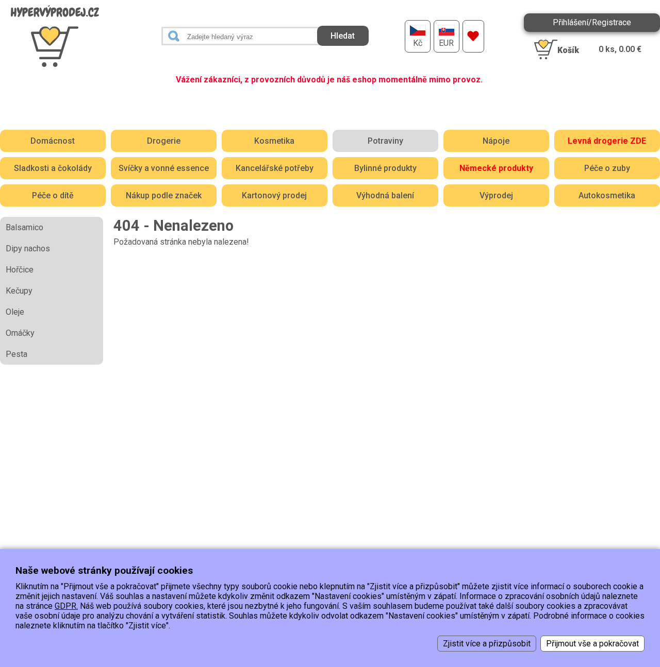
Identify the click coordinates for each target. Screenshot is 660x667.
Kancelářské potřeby (275, 168)
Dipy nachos (28, 248)
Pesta (16, 354)
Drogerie (163, 141)
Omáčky (20, 333)
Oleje (15, 312)
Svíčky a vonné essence (164, 168)
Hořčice (20, 270)
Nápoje (496, 141)
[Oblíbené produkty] (473, 36)
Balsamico (24, 227)
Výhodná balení (385, 195)
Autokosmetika (607, 195)
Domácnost (52, 141)
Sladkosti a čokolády (53, 168)
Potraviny (385, 141)
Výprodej (496, 195)
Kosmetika (274, 141)
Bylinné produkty (385, 168)
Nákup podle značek (164, 195)
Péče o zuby (607, 168)
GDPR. (66, 606)
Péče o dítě (53, 195)
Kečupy (19, 291)
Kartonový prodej (274, 195)
